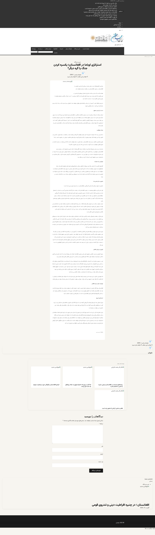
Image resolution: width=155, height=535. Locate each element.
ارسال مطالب (48, 49)
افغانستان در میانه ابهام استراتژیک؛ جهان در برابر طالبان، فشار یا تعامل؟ (100, 12)
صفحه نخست (86, 49)
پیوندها (34, 49)
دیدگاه (101, 424)
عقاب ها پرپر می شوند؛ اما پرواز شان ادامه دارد (106, 3)
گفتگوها (55, 49)
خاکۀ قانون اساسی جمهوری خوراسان (108, 19)
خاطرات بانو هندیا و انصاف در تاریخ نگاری (107, 7)
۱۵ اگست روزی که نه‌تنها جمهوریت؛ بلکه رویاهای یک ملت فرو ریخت (101, 16)
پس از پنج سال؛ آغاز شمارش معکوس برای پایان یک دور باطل (103, 10)
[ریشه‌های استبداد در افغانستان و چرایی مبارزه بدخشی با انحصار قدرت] (109, 374)
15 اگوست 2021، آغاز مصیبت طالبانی (108, 17)
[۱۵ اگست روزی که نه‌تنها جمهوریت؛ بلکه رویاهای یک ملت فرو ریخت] (77, 374)
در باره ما (40, 49)
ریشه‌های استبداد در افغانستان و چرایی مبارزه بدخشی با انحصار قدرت (101, 9)
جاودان (79, 75)
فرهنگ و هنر (69, 49)
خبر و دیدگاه (77, 49)
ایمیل (101, 454)
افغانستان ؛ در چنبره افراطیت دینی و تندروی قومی (120, 505)
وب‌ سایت (100, 462)
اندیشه (61, 49)
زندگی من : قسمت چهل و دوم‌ (110, 5)
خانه (151, 56)
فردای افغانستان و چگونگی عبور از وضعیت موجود (46, 385)
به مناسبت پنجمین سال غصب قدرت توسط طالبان (105, 14)
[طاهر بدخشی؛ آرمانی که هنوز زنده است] (109, 398)
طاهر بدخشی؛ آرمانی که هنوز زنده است (112, 408)
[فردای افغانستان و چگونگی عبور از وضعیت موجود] (46, 374)
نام (102, 446)
